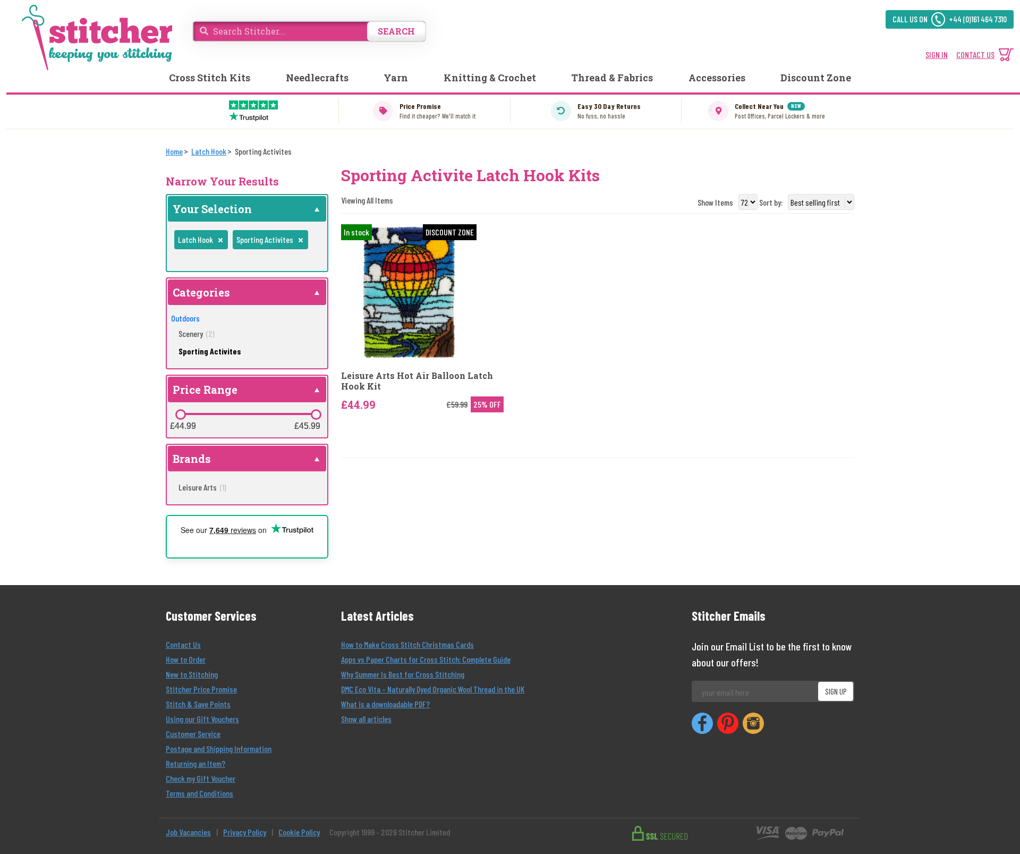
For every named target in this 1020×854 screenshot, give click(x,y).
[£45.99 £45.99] (316, 414)
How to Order (186, 659)
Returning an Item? (195, 763)
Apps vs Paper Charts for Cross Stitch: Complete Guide (426, 659)
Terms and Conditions (199, 793)
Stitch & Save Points (198, 704)
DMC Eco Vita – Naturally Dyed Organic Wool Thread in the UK (432, 689)
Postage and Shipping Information (218, 748)
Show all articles (366, 719)
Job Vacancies (188, 832)
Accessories (716, 77)
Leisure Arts (202, 487)
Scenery (196, 333)
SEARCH (396, 31)
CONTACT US (975, 54)
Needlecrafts (317, 77)
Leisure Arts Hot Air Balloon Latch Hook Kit (417, 380)
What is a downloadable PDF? (385, 704)
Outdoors (185, 318)
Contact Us (183, 644)
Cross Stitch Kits (209, 77)
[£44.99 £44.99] (180, 414)
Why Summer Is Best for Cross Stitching (402, 674)
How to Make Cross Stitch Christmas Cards (407, 644)
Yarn (396, 77)
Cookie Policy (299, 832)
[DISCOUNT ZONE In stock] (409, 291)
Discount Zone (815, 77)
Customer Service (193, 734)
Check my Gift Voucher (200, 778)
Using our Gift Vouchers (202, 719)
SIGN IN (936, 54)
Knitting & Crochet (490, 77)
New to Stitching (192, 674)
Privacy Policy (244, 832)
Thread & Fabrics (612, 77)
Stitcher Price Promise (201, 689)
